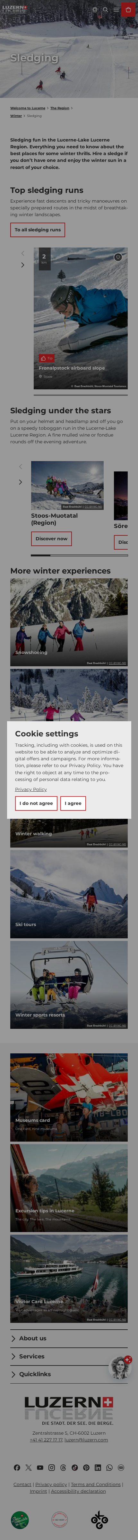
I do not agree (36, 803)
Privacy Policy (31, 789)
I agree (73, 803)
